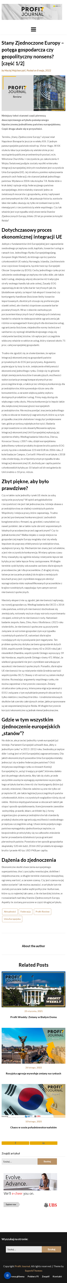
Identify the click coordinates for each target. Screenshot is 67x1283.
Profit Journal (22, 1266)
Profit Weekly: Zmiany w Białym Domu (33, 1017)
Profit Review (42, 911)
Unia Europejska (12, 919)
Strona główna (16, 1276)
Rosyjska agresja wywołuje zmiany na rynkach (33, 1073)
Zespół (45, 1276)
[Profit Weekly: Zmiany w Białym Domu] (33, 988)
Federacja (25, 911)
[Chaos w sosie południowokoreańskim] (33, 1099)
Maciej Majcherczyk (15, 70)
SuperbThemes (33, 1270)
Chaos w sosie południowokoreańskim (33, 1127)
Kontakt (57, 1276)
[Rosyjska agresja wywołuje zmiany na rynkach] (33, 1044)
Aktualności (10, 911)
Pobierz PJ (33, 1276)
